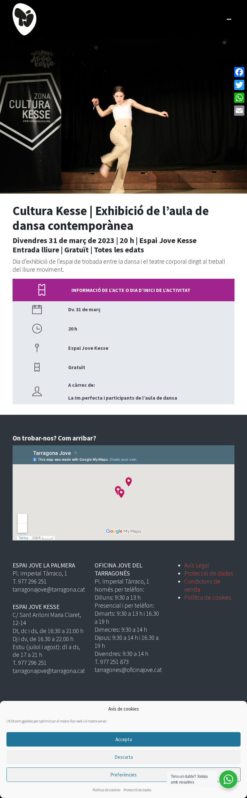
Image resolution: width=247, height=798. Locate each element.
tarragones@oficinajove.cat (128, 670)
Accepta (123, 739)
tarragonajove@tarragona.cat (49, 589)
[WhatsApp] (239, 97)
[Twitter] (239, 84)
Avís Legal (196, 565)
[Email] (239, 110)
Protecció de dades (137, 789)
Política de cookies (106, 789)
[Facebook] (239, 72)
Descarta (123, 757)
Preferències (123, 775)
